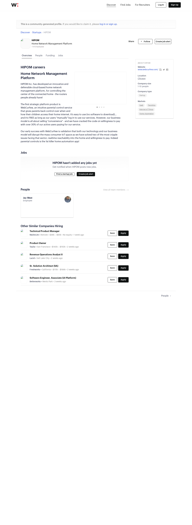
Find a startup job (64, 174)
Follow (146, 42)
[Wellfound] (14, 5)
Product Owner (38, 243)
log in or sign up (108, 24)
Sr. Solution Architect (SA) (44, 266)
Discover (111, 5)
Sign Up (174, 5)
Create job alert (163, 42)
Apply (123, 233)
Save (112, 233)
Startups (36, 32)
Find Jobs (125, 5)
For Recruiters (142, 5)
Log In (161, 5)
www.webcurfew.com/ (148, 70)
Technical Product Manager (45, 231)
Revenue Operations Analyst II (46, 254)
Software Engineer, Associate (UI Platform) (53, 278)
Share (131, 41)
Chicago (141, 79)
